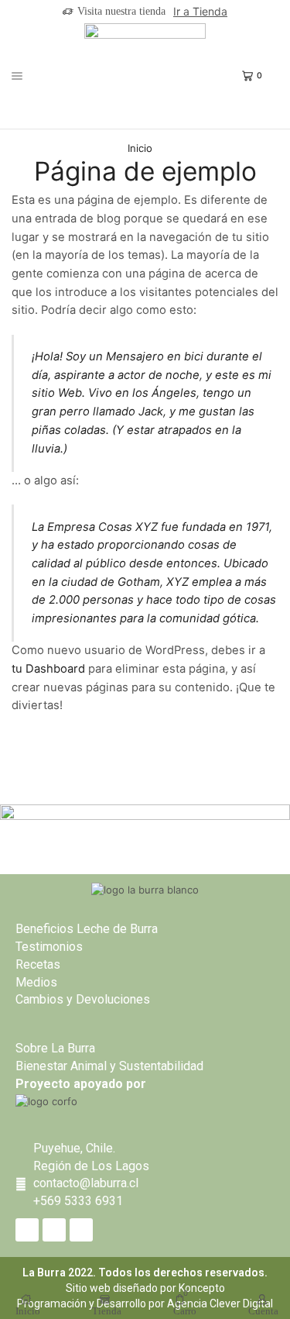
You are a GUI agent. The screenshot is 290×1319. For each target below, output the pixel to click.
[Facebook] (27, 1230)
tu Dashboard (48, 669)
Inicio (140, 148)
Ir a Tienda (200, 11)
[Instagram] (54, 1230)
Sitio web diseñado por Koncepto (145, 1288)
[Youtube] (81, 1230)
